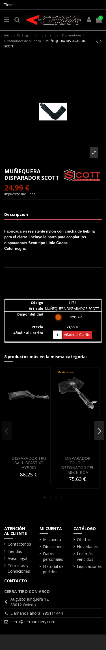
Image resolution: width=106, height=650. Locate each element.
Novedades (87, 546)
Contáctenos (19, 544)
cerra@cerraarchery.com (32, 621)
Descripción (16, 214)
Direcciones (53, 546)
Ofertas (84, 539)
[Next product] (100, 41)
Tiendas (10, 4)
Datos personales (53, 556)
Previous (7, 430)
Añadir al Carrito (77, 334)
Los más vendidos (85, 556)
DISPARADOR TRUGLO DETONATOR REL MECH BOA (77, 465)
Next (99, 430)
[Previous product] (97, 41)
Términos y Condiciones (19, 568)
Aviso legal (17, 558)
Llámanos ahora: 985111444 (36, 613)
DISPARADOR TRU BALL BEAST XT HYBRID (29, 463)
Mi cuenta (52, 539)
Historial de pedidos (53, 569)
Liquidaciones (89, 566)
